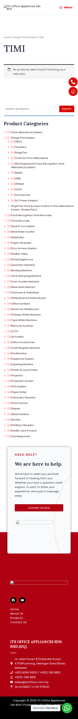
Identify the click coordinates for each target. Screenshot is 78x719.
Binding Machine (22, 270)
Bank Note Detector (23, 287)
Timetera (20, 147)
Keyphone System (23, 359)
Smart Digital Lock (22, 259)
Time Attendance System (27, 132)
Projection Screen (23, 381)
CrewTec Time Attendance (31, 158)
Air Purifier (18, 337)
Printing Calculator (23, 425)
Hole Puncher (20, 403)
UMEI (18, 178)
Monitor (16, 419)
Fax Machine (19, 353)
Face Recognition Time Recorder (32, 215)
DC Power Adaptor (26, 200)
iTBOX (18, 141)
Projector (17, 375)
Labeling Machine (22, 364)
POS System (19, 386)
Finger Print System (23, 138)
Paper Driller (19, 392)
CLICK (18, 189)
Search (66, 109)
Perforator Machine (23, 397)
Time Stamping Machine (26, 276)
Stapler (16, 408)
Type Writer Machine (24, 320)
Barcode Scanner (22, 326)
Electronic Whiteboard (25, 309)
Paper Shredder (21, 243)
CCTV (15, 331)
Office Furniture (21, 303)
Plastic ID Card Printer (25, 370)
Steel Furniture (20, 414)
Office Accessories (23, 342)
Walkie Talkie (20, 254)
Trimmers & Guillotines (25, 292)
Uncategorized (21, 436)
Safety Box (18, 237)
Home (7, 37)
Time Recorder (21, 221)
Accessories (22, 195)
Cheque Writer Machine (26, 314)
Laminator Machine (23, 265)
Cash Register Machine (26, 348)
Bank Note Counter (23, 231)
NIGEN (18, 173)
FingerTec (21, 152)
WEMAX (19, 184)
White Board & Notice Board (29, 298)
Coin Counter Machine (25, 281)
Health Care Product (24, 430)
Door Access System (24, 248)
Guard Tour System (23, 226)
